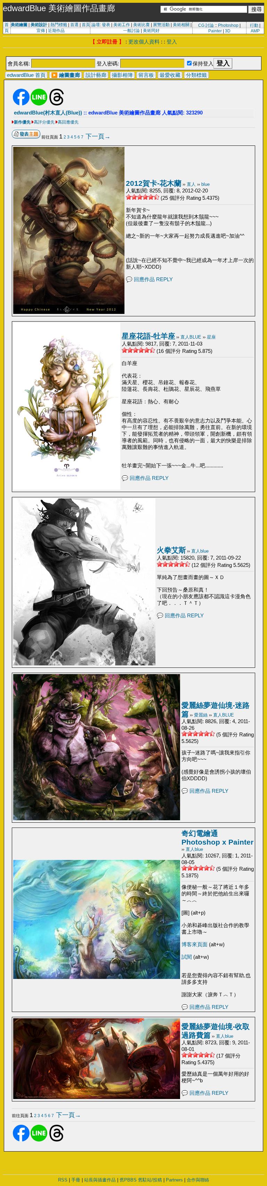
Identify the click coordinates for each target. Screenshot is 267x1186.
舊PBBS (128, 1180)
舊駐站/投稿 (150, 1180)
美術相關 (181, 24)
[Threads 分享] (56, 104)
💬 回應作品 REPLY (149, 279)
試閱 (187, 957)
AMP (255, 31)
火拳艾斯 (171, 550)
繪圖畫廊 (69, 75)
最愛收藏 (170, 75)
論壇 (95, 24)
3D (227, 31)
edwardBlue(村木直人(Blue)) (48, 113)
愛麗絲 (201, 715)
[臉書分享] (21, 104)
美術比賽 (141, 24)
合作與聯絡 (198, 1180)
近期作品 (56, 30)
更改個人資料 (144, 42)
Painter (215, 31)
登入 (172, 42)
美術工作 (121, 24)
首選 (74, 24)
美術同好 (151, 30)
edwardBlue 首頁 (26, 75)
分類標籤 (196, 75)
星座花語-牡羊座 (148, 336)
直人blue (200, 551)
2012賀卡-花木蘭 (153, 183)
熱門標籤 (58, 24)
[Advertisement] (133, 52)
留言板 (146, 75)
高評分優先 (44, 122)
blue (205, 184)
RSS (62, 1180)
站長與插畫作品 (100, 1180)
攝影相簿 (122, 75)
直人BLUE (190, 337)
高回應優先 (68, 122)
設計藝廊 (96, 75)
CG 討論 (206, 25)
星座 (211, 337)
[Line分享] (39, 104)
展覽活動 (161, 24)
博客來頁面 (195, 944)
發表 (106, 24)
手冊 (75, 1180)
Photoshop (228, 25)
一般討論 (131, 30)
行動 (254, 25)
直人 (191, 184)
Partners (174, 1180)
